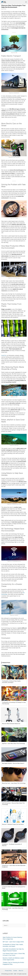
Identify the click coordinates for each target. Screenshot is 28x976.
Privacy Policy (8, 970)
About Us (21, 970)
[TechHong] (3, 2)
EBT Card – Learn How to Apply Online (13, 941)
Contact (15, 970)
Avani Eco (3, 355)
